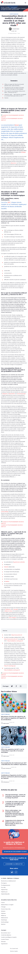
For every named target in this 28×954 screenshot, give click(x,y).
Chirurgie (3, 906)
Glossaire (3, 941)
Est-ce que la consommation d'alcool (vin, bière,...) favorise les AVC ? (14, 91)
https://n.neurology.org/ (9, 665)
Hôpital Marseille (5, 894)
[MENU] (25, 2)
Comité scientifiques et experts (9, 937)
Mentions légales (14, 951)
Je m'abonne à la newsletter (14, 864)
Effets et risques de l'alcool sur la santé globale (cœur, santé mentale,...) (14, 85)
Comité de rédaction (6, 935)
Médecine (3, 915)
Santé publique (14, 14)
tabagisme (5, 393)
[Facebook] (16, 872)
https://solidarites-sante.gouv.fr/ (15, 640)
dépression (13, 163)
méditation (8, 609)
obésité (6, 566)
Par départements (5, 885)
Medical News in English (7, 904)
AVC (9, 202)
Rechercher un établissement (8, 881)
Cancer (3, 902)
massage (15, 609)
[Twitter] (12, 872)
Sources (6, 98)
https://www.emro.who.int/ (11, 639)
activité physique (21, 393)
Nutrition (3, 924)
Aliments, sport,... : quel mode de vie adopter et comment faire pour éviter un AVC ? (15, 95)
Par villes (3, 887)
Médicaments (4, 917)
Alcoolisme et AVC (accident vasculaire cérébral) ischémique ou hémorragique (14, 88)
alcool (17, 125)
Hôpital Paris (4, 889)
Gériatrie (3, 911)
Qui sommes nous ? (6, 932)
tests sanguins (12, 617)
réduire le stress (8, 611)
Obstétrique (4, 920)
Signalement (4, 943)
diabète (7, 581)
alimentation (12, 393)
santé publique (4, 511)
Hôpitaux (3, 913)
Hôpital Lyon (4, 891)
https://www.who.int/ (16, 635)
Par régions (4, 883)
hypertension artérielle (19, 562)
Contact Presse (5, 939)
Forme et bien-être (5, 909)
